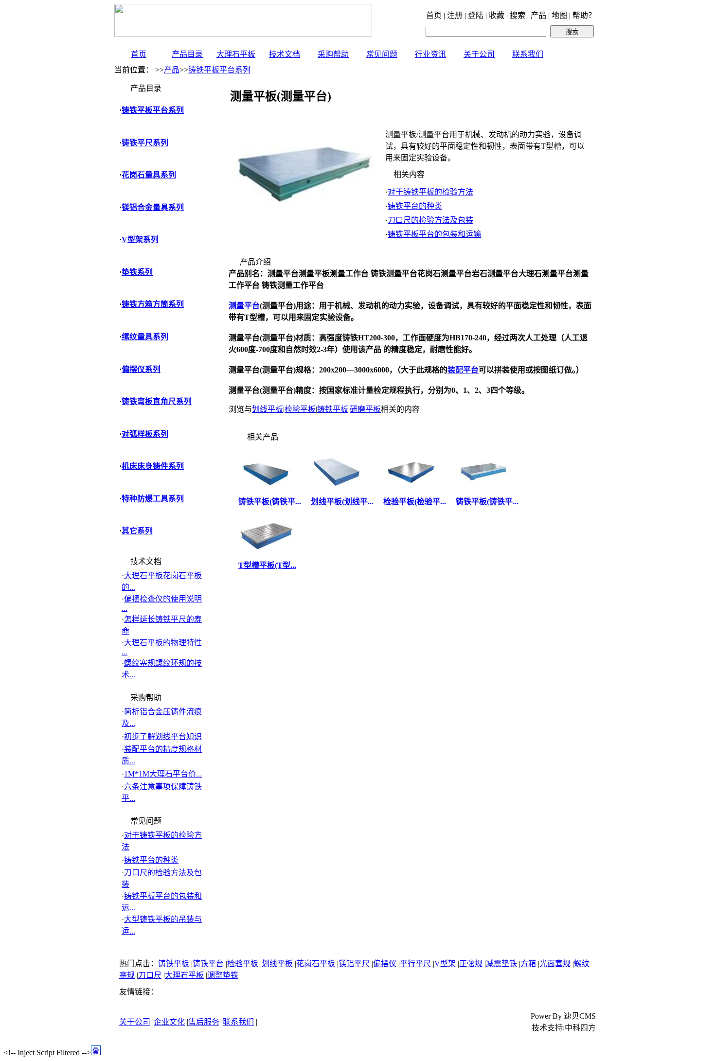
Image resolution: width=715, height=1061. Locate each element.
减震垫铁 (501, 963)
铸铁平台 (208, 963)
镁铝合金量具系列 (153, 207)
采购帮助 (333, 54)
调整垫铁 (222, 975)
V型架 (445, 963)
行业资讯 (430, 54)
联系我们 (527, 54)
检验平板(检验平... (414, 501)
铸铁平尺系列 (145, 143)
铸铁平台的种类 (151, 860)
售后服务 (203, 1022)
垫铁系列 (137, 272)
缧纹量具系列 (145, 337)
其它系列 (137, 531)
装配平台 (463, 370)
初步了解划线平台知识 (163, 736)
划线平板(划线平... (342, 501)
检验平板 (300, 409)
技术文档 (284, 54)
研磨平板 (365, 409)
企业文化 (169, 1022)
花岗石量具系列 (149, 175)
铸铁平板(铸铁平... (269, 501)
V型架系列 (140, 239)
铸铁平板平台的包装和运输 (434, 234)
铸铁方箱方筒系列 (153, 304)
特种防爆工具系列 (153, 499)
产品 (171, 70)
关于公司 (479, 54)
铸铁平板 (332, 409)
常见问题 (381, 54)
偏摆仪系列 (141, 369)
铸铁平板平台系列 (219, 70)
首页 (138, 54)
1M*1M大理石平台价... (163, 774)
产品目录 (187, 54)
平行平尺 (415, 963)
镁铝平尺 (354, 963)
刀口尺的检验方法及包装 (430, 220)
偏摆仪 (384, 963)
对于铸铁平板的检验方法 (430, 192)
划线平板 (267, 409)
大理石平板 (235, 54)
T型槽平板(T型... (267, 565)
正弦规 (471, 963)
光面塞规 (555, 963)
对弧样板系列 (145, 434)
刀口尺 (149, 975)
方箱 (528, 963)
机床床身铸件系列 (153, 466)
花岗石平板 (315, 963)
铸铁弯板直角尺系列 (157, 401)
